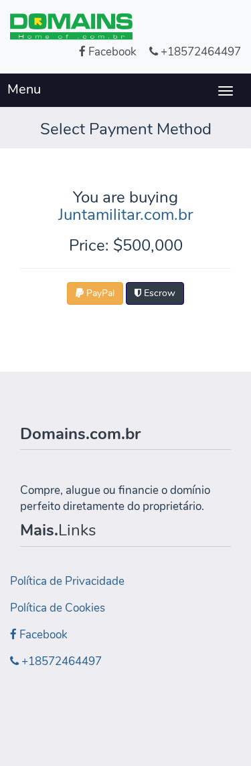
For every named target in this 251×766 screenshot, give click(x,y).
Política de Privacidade (67, 581)
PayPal (99, 293)
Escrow (158, 293)
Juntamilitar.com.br (125, 214)
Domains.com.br (80, 433)
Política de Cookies (57, 608)
